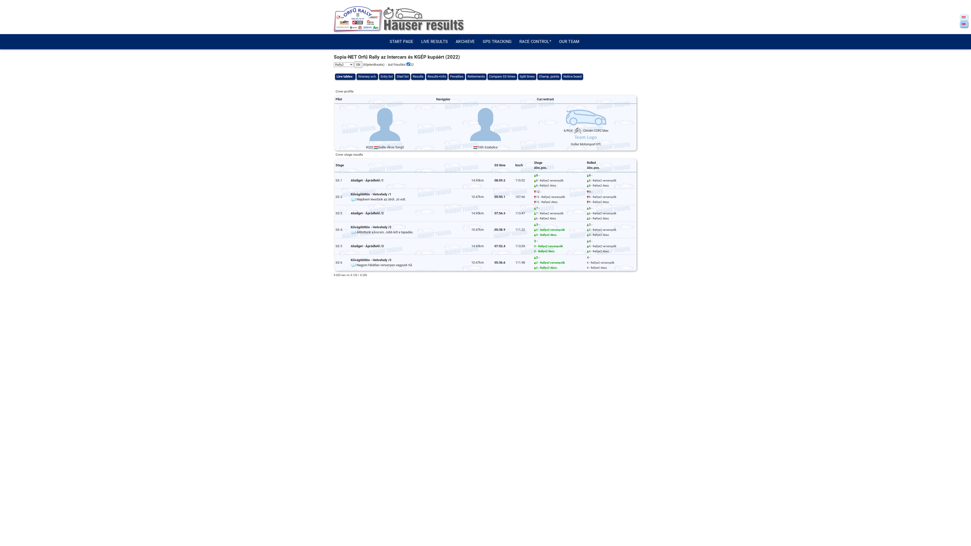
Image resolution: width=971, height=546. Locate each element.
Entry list (387, 76)
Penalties (457, 76)
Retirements (476, 76)
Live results (434, 41)
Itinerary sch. (367, 76)
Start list (403, 76)
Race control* (535, 41)
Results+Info (437, 76)
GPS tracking (497, 41)
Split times (527, 76)
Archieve (465, 41)
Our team (569, 41)
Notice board (572, 76)
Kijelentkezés (373, 64)
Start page (401, 41)
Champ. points (549, 76)
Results (418, 76)
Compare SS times (502, 76)
